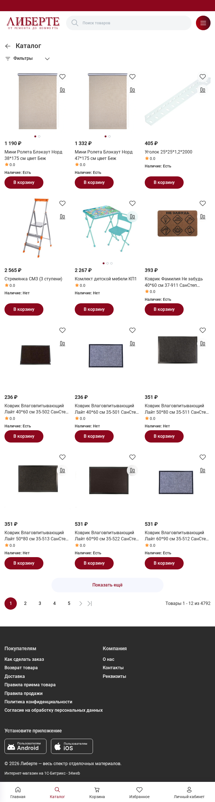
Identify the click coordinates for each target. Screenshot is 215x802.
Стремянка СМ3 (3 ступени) (33, 278)
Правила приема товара (30, 684)
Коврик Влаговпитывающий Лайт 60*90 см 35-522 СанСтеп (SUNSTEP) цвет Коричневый (106, 536)
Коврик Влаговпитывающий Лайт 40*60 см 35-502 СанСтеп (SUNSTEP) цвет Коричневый (36, 409)
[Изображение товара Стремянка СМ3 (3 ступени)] (37, 228)
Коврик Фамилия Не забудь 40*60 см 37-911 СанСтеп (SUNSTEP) (174, 282)
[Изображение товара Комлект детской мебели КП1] (108, 228)
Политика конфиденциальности (38, 701)
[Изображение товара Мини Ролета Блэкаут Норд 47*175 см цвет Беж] (108, 101)
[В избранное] (62, 76)
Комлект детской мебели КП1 (106, 278)
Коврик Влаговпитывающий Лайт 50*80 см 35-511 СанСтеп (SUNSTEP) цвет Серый (176, 409)
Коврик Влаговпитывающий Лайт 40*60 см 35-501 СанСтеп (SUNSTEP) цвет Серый (106, 409)
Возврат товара (21, 667)
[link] (7, 46)
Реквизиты (114, 676)
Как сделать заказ (24, 659)
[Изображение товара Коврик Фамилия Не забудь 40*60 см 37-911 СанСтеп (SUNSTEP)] (178, 228)
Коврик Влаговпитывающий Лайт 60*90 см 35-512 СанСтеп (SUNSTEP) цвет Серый (176, 536)
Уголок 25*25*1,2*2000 (168, 152)
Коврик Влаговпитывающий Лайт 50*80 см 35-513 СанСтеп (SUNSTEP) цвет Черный (36, 536)
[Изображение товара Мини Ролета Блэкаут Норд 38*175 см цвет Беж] (37, 101)
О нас (108, 659)
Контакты (113, 667)
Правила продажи (23, 693)
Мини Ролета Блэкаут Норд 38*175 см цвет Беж (33, 155)
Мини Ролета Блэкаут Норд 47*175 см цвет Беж (104, 155)
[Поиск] (75, 22)
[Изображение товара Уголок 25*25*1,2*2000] (178, 101)
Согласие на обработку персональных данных (53, 710)
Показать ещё (107, 585)
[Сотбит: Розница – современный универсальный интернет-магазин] (33, 23)
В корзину (23, 182)
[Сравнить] (62, 90)
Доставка (14, 676)
